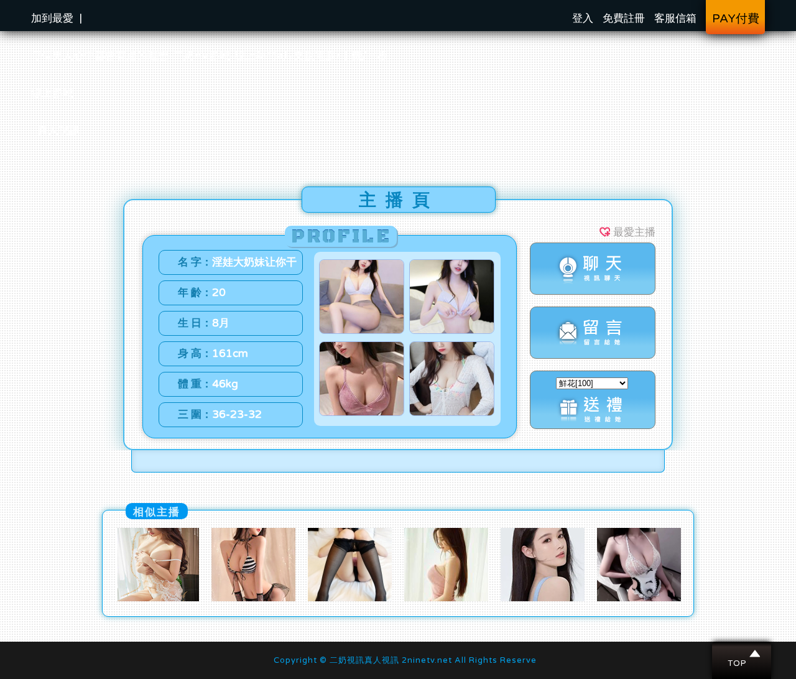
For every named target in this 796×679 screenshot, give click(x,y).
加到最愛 (52, 18)
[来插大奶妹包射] (639, 598)
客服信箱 (675, 18)
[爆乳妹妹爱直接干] (253, 598)
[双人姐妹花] (543, 598)
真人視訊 (58, 130)
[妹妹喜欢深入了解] (446, 598)
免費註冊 (624, 18)
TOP (742, 653)
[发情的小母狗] (157, 598)
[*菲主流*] (350, 598)
